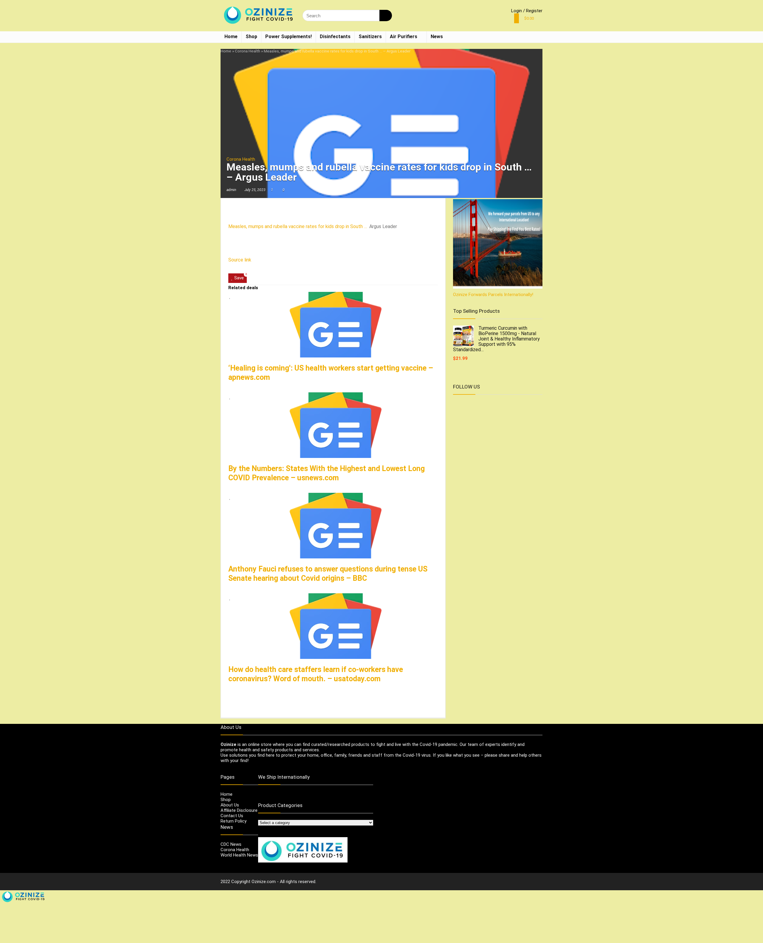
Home (231, 36)
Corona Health (247, 51)
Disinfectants (335, 36)
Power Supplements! (288, 36)
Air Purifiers (403, 36)
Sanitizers (370, 36)
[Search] (385, 15)
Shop (251, 36)
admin (231, 190)
